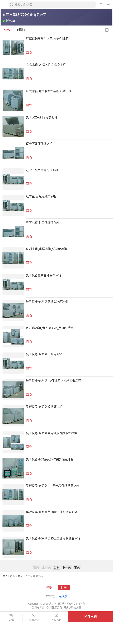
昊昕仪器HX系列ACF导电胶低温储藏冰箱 (52, 486)
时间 (20, 30)
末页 (77, 567)
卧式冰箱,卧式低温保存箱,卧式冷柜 (49, 91)
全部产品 (38, 576)
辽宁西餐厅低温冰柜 (39, 144)
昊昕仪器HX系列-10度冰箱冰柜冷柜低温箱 (53, 380)
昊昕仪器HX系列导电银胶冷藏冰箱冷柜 (51, 433)
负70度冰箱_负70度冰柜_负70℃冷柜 (50, 328)
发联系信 (56, 619)
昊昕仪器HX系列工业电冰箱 (44, 354)
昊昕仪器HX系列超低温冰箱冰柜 (47, 301)
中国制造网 (9, 576)
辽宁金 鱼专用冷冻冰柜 (41, 196)
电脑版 (62, 596)
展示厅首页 (24, 576)
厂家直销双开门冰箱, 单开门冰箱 (47, 38)
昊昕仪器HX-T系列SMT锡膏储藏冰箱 (50, 459)
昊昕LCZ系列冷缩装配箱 (41, 117)
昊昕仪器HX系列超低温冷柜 (44, 407)
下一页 (66, 567)
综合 (7, 30)
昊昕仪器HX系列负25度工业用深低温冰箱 (53, 538)
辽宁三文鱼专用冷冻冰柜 (42, 170)
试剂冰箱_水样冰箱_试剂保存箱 (46, 249)
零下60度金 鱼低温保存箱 (42, 223)
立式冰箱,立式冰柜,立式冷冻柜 (46, 65)
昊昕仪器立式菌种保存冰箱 (43, 275)
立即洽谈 (34, 619)
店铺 (11, 619)
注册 (64, 587)
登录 (49, 587)
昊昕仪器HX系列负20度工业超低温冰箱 (51, 512)
